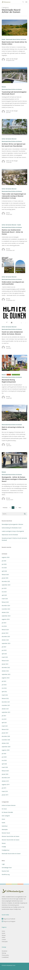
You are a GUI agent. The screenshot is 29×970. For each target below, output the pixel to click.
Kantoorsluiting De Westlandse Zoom (11, 528)
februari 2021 (5, 729)
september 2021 (6, 712)
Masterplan (5, 829)
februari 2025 (5, 602)
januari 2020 (5, 774)
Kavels (3, 39)
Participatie (5, 941)
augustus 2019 (5, 784)
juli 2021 (4, 715)
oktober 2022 (5, 671)
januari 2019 (5, 795)
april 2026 (4, 571)
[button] (26, 2)
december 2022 (6, 667)
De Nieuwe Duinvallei (7, 812)
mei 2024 (4, 626)
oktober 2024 (5, 612)
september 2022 (6, 674)
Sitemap (4, 953)
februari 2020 (5, 770)
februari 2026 (5, 574)
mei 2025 (4, 592)
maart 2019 (5, 791)
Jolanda (8, 213)
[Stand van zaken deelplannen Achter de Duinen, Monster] (14, 315)
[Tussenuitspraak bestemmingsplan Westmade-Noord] (14, 75)
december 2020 (6, 736)
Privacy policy (5, 955)
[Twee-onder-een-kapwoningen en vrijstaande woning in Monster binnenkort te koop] (14, 177)
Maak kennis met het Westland (10, 534)
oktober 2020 (5, 743)
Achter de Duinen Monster (9, 139)
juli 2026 (4, 561)
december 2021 (6, 702)
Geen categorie (6, 815)
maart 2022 (5, 695)
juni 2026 (4, 564)
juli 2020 (4, 753)
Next (20, 507)
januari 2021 (5, 733)
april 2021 (4, 722)
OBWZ (3, 937)
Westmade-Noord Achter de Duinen (16, 39)
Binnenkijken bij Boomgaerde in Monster (12, 524)
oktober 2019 (5, 781)
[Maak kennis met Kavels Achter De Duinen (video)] (14, 28)
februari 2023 (5, 660)
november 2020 (6, 740)
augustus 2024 (5, 619)
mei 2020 (4, 760)
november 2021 (6, 705)
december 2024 (6, 605)
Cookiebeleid (5, 957)
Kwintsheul (4, 826)
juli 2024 (4, 622)
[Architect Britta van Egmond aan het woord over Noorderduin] (14, 127)
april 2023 (4, 653)
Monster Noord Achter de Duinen (10, 836)
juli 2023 (4, 647)
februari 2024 (5, 629)
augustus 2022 (5, 678)
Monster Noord (6, 833)
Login (3, 864)
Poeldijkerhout (16, 374)
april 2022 (4, 691)
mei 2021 (4, 719)
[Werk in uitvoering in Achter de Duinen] (14, 413)
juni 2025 (4, 588)
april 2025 (4, 595)
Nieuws (4, 87)
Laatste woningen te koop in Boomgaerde (13, 531)
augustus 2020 (5, 750)
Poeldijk (9, 374)
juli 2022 (4, 681)
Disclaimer (4, 951)
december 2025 (6, 581)
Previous (5, 507)
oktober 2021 (5, 709)
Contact (4, 939)
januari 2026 (5, 578)
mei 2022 (4, 688)
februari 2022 (5, 698)
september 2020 (6, 746)
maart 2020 (5, 767)
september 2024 (6, 616)
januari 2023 (5, 664)
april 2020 (4, 764)
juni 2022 (4, 684)
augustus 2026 (5, 557)
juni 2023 (4, 650)
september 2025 (6, 585)
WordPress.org (6, 874)
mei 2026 (4, 567)
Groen (3, 819)
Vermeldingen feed (7, 867)
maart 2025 (5, 598)
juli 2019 (4, 788)
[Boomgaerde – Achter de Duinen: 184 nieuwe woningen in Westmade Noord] (14, 460)
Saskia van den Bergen (12, 59)
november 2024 (6, 609)
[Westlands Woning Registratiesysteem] (14, 363)
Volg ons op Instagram (9, 921)
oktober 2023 (5, 640)
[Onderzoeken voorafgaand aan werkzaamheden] (14, 265)
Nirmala (8, 249)
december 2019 (6, 777)
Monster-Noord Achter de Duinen (10, 840)
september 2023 (6, 643)
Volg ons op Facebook (9, 919)
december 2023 (6, 636)
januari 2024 (5, 633)
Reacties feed (5, 871)
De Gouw (4, 809)
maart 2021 (5, 726)
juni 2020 (4, 757)
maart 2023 (5, 657)
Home (3, 931)
